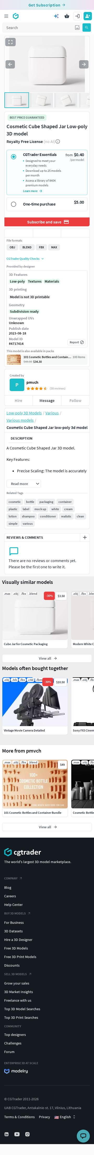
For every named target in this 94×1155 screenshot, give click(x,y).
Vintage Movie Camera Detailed (24, 730)
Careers (10, 896)
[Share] (75, 233)
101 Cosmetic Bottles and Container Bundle (32, 813)
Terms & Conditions (19, 1117)
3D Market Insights (18, 991)
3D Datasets (13, 931)
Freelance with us (17, 1000)
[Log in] (77, 16)
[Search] (87, 27)
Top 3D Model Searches (22, 1009)
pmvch (32, 382)
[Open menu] (6, 16)
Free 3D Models (16, 948)
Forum (9, 1051)
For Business (14, 922)
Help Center (13, 904)
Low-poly (17, 281)
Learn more (30, 191)
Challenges (12, 1043)
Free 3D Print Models (20, 956)
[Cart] (67, 16)
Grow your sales (16, 983)
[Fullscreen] (10, 42)
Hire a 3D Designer (18, 939)
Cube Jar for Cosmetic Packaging (26, 644)
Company (10, 878)
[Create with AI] (56, 16)
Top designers (15, 1034)
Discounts (12, 965)
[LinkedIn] (7, 1134)
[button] (77, 27)
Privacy (44, 1117)
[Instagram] (28, 1134)
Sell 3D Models (15, 974)
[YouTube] (17, 1134)
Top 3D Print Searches (21, 1017)
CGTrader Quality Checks (23, 259)
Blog (7, 887)
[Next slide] (84, 64)
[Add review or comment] (85, 537)
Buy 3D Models (15, 913)
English (62, 1117)
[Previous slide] (10, 64)
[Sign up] (88, 16)
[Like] (18, 233)
